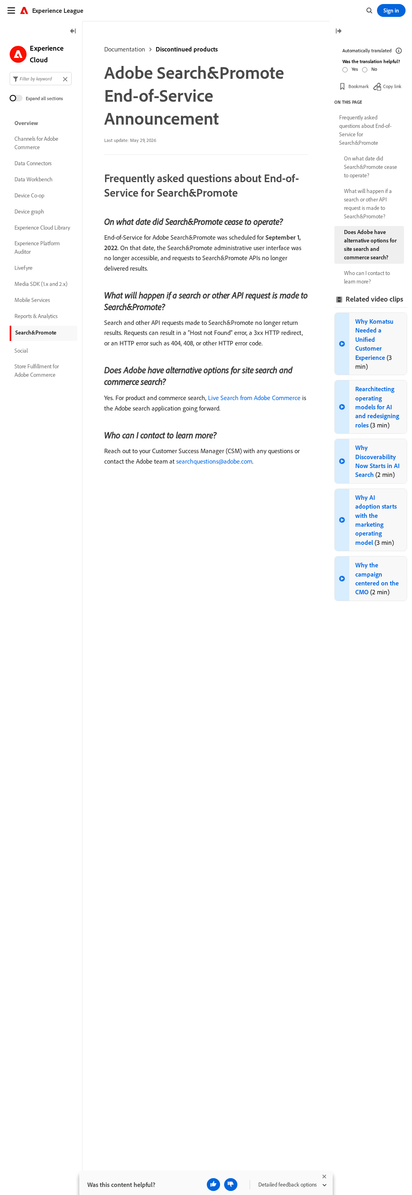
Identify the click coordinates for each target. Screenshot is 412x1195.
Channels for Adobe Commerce (36, 143)
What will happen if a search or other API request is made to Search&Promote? (368, 203)
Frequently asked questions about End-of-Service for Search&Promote (365, 130)
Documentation (124, 49)
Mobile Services (32, 300)
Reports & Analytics (36, 316)
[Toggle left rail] (73, 31)
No (374, 69)
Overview (26, 123)
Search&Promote (35, 332)
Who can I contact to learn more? (367, 277)
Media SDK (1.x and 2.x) (41, 283)
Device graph (29, 211)
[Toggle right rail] (338, 31)
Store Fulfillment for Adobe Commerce (36, 370)
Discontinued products (187, 49)
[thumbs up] (213, 1184)
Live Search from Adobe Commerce (254, 398)
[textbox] (41, 78)
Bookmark (358, 86)
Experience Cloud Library (42, 227)
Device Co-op (29, 195)
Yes (355, 69)
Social (21, 350)
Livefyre (23, 267)
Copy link (392, 86)
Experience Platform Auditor (37, 247)
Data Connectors (33, 163)
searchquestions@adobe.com (214, 461)
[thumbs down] (230, 1184)
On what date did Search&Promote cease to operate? (370, 167)
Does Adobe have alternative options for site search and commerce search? (370, 244)
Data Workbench (33, 179)
